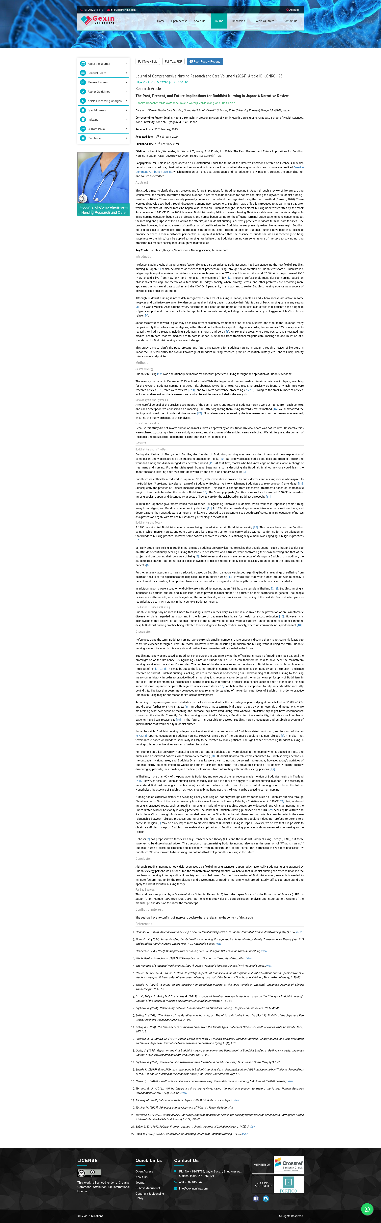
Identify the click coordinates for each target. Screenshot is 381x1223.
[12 (247, 390)
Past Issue (94, 138)
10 (159, 669)
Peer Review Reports (206, 61)
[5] (227, 331)
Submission (238, 21)
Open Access (179, 21)
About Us (200, 21)
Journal (219, 21)
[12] (255, 527)
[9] (244, 472)
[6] (147, 565)
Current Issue (96, 129)
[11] (211, 463)
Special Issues (96, 110)
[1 (158, 374)
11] (193, 390)
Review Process (97, 82)
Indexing (92, 119)
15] (252, 390)
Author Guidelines (98, 91)
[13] (138, 540)
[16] (275, 409)
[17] (199, 413)
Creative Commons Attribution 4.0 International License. (103, 1187)
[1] (159, 269)
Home (161, 21)
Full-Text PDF (173, 61)
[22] (270, 810)
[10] (222, 459)
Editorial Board (96, 73)
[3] (137, 307)
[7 (272, 588)
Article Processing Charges (104, 101)
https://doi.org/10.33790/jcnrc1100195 (162, 82)
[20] (213, 756)
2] (161, 374)
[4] (146, 315)
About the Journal (98, 64)
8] (161, 390)
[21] (281, 801)
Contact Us (290, 21)
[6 (158, 390)
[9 (189, 390)
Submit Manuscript (148, 1188)
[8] (197, 556)
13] (145, 735)
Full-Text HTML (147, 61)
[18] (187, 706)
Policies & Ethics (264, 21)
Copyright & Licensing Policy (150, 1195)
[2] (229, 278)
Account (294, 9)
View (298, 932)
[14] (230, 577)
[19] (178, 719)
